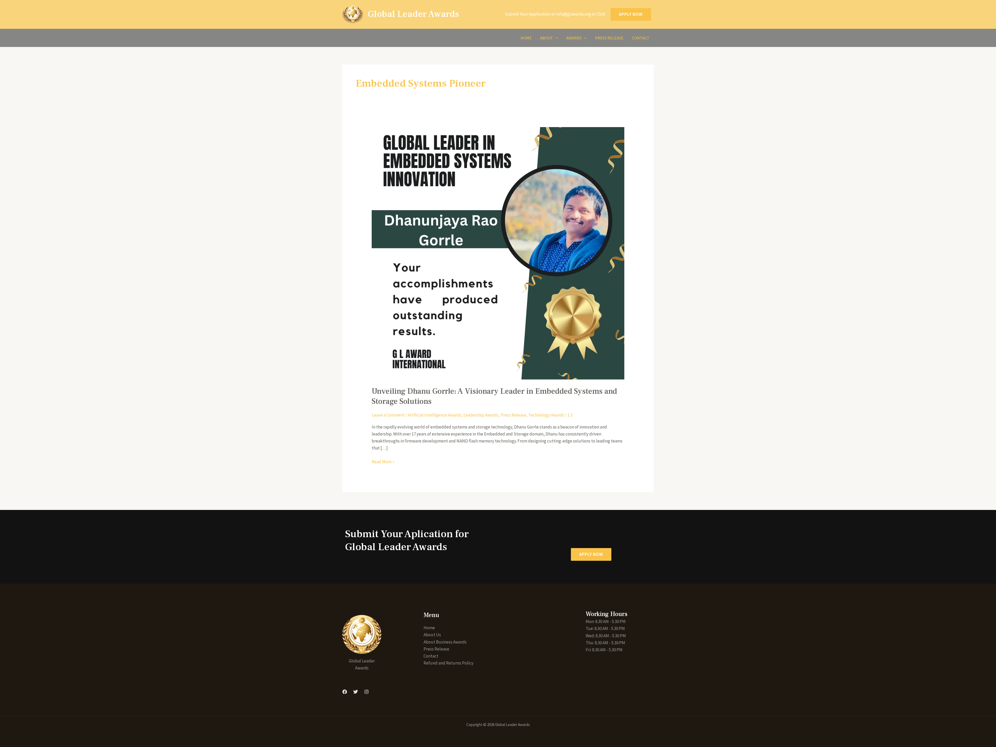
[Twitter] (355, 691)
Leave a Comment (388, 415)
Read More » (383, 461)
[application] (555, 38)
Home (526, 37)
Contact (640, 37)
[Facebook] (344, 691)
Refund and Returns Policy (448, 663)
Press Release (609, 37)
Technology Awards (546, 415)
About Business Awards (445, 642)
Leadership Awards (481, 415)
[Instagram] (366, 691)
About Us (432, 635)
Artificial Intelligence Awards (434, 415)
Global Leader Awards (413, 14)
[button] (591, 554)
